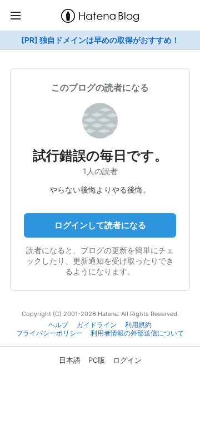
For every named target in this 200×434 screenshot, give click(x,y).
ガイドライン (97, 325)
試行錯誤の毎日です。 (100, 155)
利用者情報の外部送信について (137, 333)
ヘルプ (58, 325)
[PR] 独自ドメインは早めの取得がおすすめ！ (100, 40)
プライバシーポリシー (49, 333)
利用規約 (138, 325)
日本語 (70, 360)
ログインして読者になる (100, 225)
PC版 (96, 360)
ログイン (127, 360)
